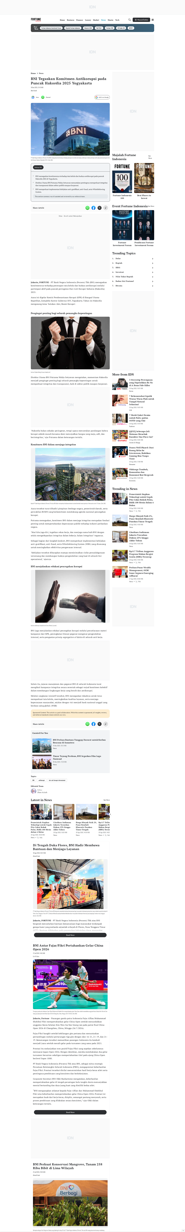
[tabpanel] (70, 187)
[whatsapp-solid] (87, 208)
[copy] (106, 208)
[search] (129, 19)
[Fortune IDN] (36, 20)
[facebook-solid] (93, 208)
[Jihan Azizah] (33, 791)
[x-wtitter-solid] (100, 208)
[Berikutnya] (110, 814)
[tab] (39, 167)
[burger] (152, 19)
